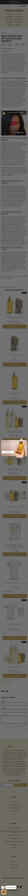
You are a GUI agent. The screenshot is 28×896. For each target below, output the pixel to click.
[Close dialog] (26, 441)
